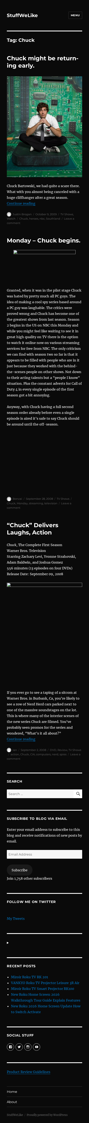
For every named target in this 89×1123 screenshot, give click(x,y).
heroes (33, 218)
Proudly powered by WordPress (47, 1115)
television (50, 503)
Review (62, 750)
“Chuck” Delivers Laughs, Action (32, 529)
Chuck (23, 218)
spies (63, 754)
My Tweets (16, 918)
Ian (15, 750)
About (12, 1102)
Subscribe (20, 870)
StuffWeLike (22, 15)
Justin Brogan (22, 214)
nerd (55, 754)
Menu (75, 15)
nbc (42, 218)
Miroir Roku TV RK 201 (29, 977)
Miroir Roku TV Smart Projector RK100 (42, 989)
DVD (53, 750)
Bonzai (17, 498)
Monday (22, 503)
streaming (36, 503)
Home (12, 1092)
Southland (53, 218)
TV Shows (66, 214)
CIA (32, 754)
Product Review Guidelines (28, 1072)
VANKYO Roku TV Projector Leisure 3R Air (45, 983)
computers (43, 754)
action (15, 754)
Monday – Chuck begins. (43, 240)
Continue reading (21, 203)
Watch (11, 218)
